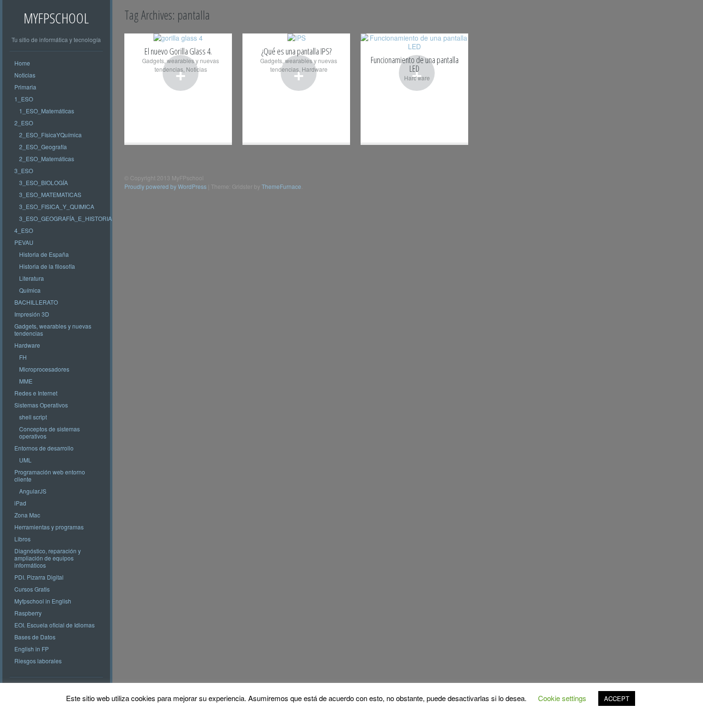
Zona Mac (27, 515)
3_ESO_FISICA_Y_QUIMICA (56, 206)
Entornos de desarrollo (44, 448)
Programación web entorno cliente (49, 475)
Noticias (24, 75)
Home (22, 63)
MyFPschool (56, 18)
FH (23, 357)
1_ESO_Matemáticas (46, 111)
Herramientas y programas (49, 527)
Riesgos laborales (38, 661)
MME (26, 381)
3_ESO (23, 170)
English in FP (31, 649)
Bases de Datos (34, 637)
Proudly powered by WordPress (165, 186)
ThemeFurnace (281, 186)
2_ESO (23, 123)
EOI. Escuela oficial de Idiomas (54, 625)
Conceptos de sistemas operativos (49, 432)
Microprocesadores (44, 369)
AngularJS (32, 491)
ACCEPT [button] (616, 698)
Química (30, 290)
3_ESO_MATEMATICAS (50, 194)
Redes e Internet (35, 393)
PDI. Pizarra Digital (39, 577)
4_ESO (23, 230)
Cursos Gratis (32, 589)
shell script (33, 417)
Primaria (25, 87)
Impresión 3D (31, 314)
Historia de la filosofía (47, 266)
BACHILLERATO (36, 302)
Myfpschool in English (42, 601)
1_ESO (23, 99)
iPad (20, 503)
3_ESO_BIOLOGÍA (43, 182)
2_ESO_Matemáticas (46, 158)
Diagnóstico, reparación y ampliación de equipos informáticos (47, 558)
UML (25, 460)
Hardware (27, 345)
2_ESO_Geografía (43, 147)
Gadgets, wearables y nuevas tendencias (52, 329)
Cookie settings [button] (562, 698)
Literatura (31, 278)
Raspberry (28, 613)
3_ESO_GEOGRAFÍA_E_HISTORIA (65, 218)
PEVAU (23, 242)
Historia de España (44, 254)
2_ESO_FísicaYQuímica (50, 135)
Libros (22, 539)
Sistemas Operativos (41, 405)
